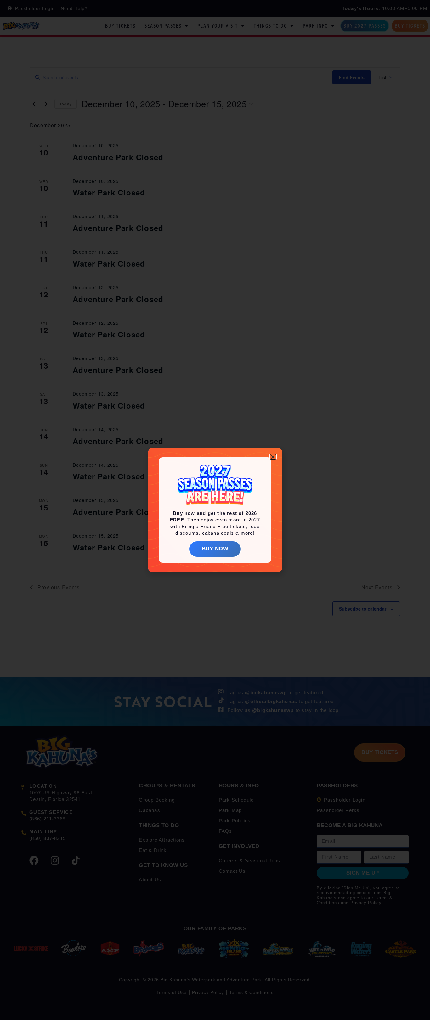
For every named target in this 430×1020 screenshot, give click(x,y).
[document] (215, 510)
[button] (272, 456)
